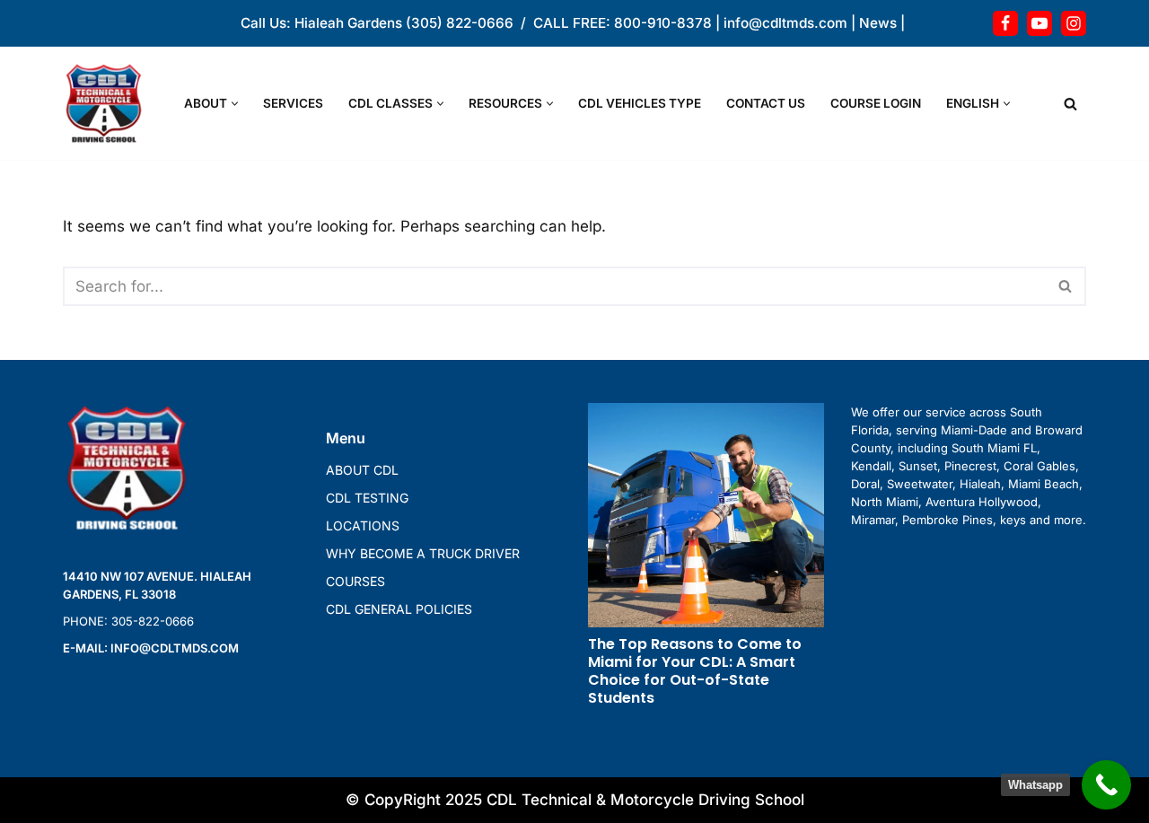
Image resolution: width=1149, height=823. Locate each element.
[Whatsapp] (1106, 785)
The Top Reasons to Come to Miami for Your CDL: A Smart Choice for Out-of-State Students (695, 671)
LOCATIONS (362, 525)
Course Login (875, 103)
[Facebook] (1005, 23)
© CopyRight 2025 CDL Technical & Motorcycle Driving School (575, 800)
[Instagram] (1073, 23)
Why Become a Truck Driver (423, 553)
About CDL (362, 469)
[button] (235, 104)
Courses (355, 581)
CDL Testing (367, 497)
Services (293, 103)
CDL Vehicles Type (639, 103)
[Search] (1070, 103)
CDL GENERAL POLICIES (399, 609)
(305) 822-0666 (459, 22)
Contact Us (765, 103)
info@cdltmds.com (785, 22)
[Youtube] (1039, 23)
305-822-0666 (152, 621)
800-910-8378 (663, 22)
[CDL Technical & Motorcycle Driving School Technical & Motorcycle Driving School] (108, 103)
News (878, 22)
